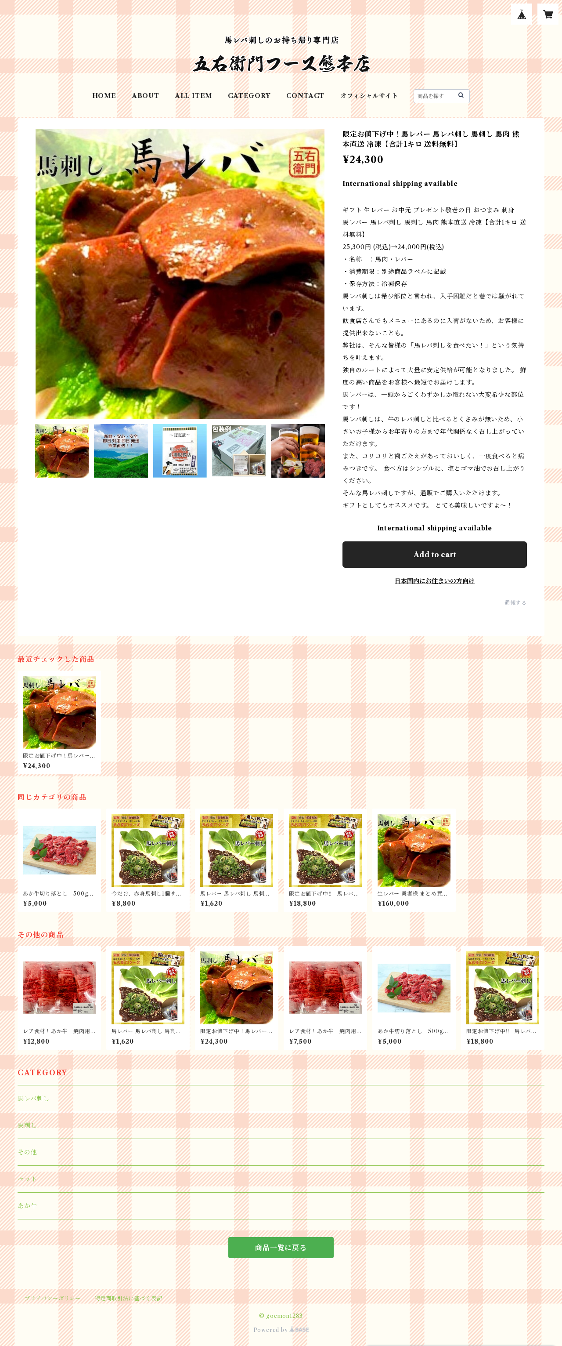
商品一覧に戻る (281, 1247)
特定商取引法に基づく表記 (128, 1298)
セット (27, 1179)
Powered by (271, 1330)
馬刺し (27, 1125)
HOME (104, 96)
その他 (27, 1152)
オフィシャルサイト (369, 96)
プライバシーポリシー (53, 1298)
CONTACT (305, 96)
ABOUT (145, 96)
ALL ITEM (193, 96)
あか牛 (27, 1206)
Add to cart (435, 554)
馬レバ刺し (34, 1099)
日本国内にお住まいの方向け (435, 581)
